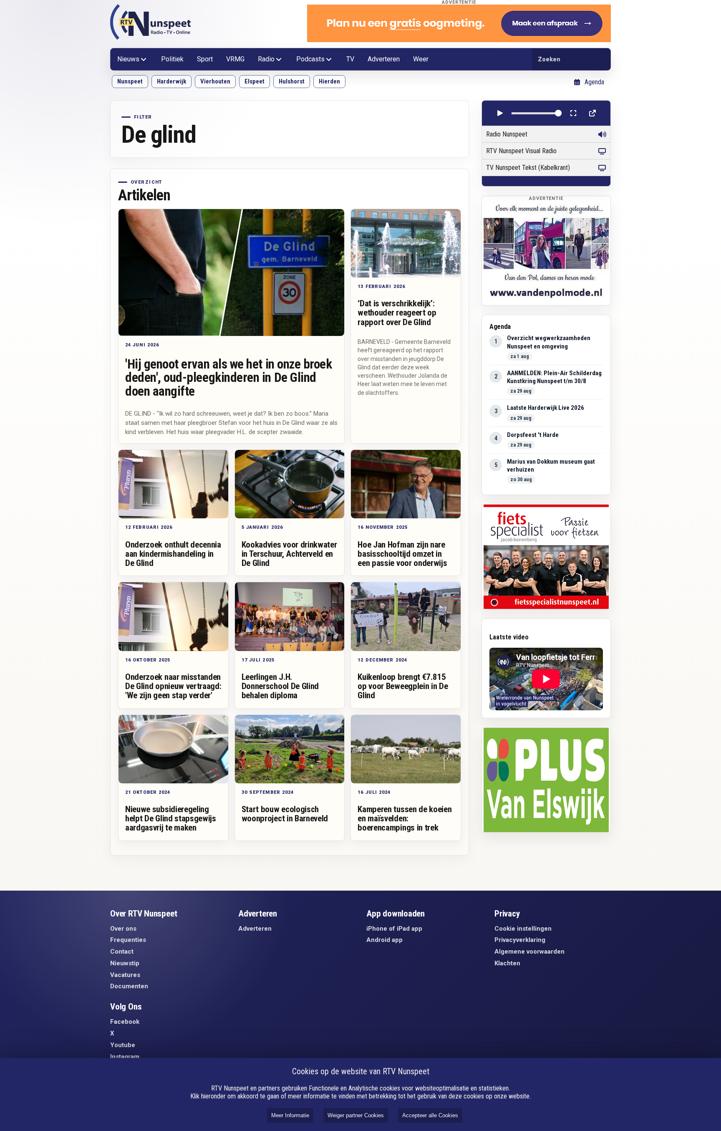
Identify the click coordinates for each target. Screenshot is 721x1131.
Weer (421, 59)
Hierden (329, 81)
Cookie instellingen (523, 928)
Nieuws (128, 59)
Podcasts (310, 59)
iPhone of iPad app (394, 928)
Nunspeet (130, 81)
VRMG (235, 59)
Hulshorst (292, 81)
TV (350, 59)
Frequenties (128, 940)
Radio (266, 59)
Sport (205, 59)
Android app (384, 940)
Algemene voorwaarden (529, 951)
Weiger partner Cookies (356, 1115)
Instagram (124, 1056)
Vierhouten (215, 81)
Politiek (172, 59)
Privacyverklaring (519, 940)
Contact (122, 951)
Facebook (124, 1021)
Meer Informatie (290, 1115)
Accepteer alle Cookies (430, 1115)
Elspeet (255, 81)
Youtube (122, 1045)
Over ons (123, 928)
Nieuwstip (124, 963)
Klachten (507, 963)
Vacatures (125, 975)
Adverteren (384, 59)
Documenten (129, 986)
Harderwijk (171, 81)
